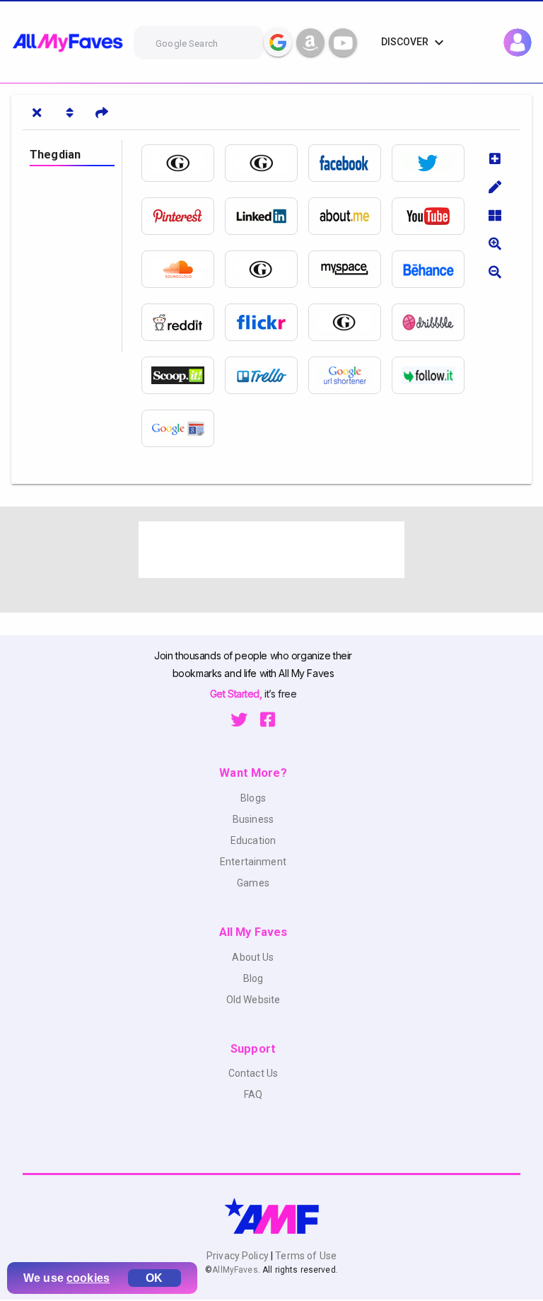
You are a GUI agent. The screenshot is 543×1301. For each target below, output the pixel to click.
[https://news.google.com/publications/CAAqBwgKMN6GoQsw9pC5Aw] (183, 428)
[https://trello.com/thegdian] (266, 375)
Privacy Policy (238, 1255)
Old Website (253, 999)
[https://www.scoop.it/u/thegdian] (183, 375)
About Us (253, 957)
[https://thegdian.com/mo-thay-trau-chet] (266, 163)
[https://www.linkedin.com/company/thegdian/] (266, 216)
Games (253, 883)
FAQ (253, 1094)
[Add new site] (495, 158)
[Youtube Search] (343, 42)
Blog (253, 978)
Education (253, 840)
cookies (88, 1278)
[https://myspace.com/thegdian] (350, 269)
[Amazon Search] (310, 42)
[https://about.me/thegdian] (350, 216)
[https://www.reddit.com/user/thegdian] (183, 322)
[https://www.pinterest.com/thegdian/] (183, 216)
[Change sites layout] (495, 215)
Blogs (253, 798)
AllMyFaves (234, 1270)
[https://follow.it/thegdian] (433, 375)
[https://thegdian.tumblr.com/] (266, 269)
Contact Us (253, 1073)
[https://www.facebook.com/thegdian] (350, 163)
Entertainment (253, 861)
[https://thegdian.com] (183, 163)
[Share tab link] (102, 112)
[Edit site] (495, 187)
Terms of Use (305, 1255)
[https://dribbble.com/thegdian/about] (433, 322)
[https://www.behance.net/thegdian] (433, 269)
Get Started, (237, 694)
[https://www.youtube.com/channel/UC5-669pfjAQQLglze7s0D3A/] (433, 216)
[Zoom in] (495, 243)
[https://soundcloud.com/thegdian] (183, 269)
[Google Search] (278, 42)
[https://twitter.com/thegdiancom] (433, 163)
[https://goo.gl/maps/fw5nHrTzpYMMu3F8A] (350, 375)
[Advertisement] (271, 549)
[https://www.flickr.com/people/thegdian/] (266, 322)
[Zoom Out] (495, 272)
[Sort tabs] (69, 112)
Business (253, 819)
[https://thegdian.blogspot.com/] (350, 322)
